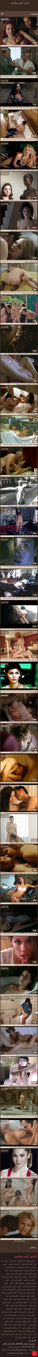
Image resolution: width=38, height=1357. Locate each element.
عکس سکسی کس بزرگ (27, 1293)
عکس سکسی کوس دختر (17, 1324)
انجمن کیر (13, 1261)
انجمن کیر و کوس (14, 1264)
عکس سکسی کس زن (20, 1302)
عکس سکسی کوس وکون (12, 1328)
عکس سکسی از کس (17, 1283)
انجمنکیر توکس (30, 1270)
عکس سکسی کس (9, 1289)
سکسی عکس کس (21, 1277)
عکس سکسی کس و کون (19, 1305)
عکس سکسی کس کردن (27, 1315)
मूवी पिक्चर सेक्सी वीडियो (28, 1347)
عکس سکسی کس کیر (23, 1318)
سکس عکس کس (17, 1273)
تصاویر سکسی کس (16, 1270)
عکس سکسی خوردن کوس (12, 1286)
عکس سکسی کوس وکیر (26, 1331)
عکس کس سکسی (14, 1347)
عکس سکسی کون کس (23, 1337)
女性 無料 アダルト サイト (25, 1353)
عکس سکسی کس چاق (9, 1312)
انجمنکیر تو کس (10, 1267)
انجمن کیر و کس (27, 1264)
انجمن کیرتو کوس (23, 1267)
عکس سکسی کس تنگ (9, 1293)
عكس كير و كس (16, 1280)
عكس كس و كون (7, 1277)
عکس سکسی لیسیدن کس (26, 1289)
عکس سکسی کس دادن (22, 1299)
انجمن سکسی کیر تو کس (26, 1261)
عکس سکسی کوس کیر (23, 1334)
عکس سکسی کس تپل (27, 1296)
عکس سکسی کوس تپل (23, 1321)
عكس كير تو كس (29, 1280)
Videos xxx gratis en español (14, 1350)
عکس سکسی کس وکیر (27, 1312)
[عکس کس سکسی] (34, 1353)
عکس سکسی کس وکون (14, 1309)
